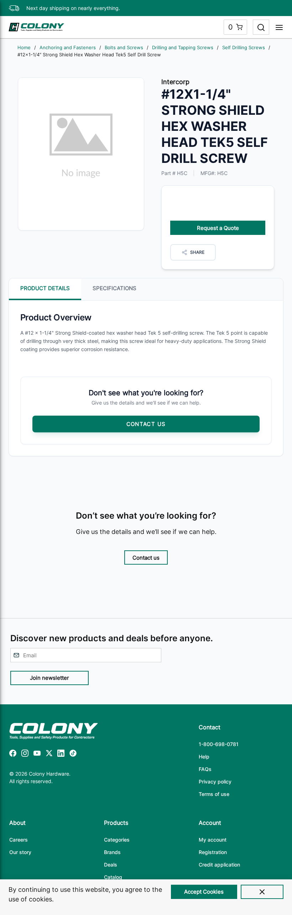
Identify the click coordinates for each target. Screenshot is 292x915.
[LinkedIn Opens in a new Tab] (60, 754)
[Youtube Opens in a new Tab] (37, 754)
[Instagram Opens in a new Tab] (24, 754)
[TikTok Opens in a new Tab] (73, 754)
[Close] (262, 892)
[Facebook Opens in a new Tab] (12, 754)
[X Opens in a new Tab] (49, 754)
